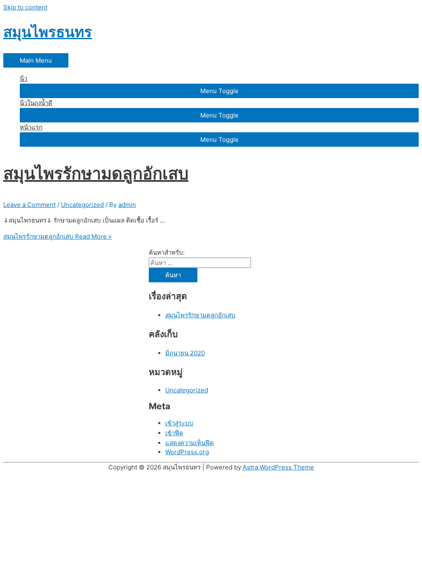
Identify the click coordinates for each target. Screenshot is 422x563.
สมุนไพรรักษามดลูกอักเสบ (95, 173)
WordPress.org (187, 452)
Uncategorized (82, 205)
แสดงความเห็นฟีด (189, 443)
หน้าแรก (31, 127)
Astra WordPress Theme (278, 467)
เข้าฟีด (174, 433)
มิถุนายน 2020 (185, 353)
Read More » (57, 236)
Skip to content (25, 7)
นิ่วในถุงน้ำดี (36, 103)
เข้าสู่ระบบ (179, 423)
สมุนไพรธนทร (47, 31)
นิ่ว (23, 78)
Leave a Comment (29, 205)
